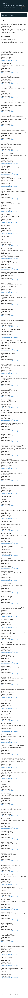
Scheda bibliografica (6, 60)
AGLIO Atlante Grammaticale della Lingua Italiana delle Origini (13, 4)
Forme (15, 60)
